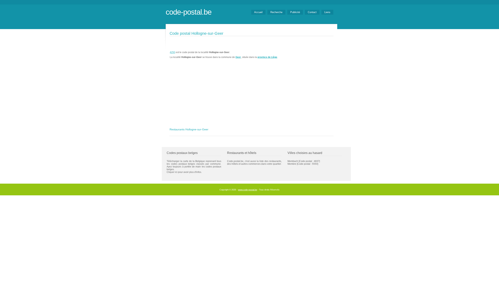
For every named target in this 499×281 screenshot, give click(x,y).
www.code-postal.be (247, 190)
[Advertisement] (251, 97)
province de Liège (267, 57)
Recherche (276, 12)
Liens (327, 12)
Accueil (258, 12)
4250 (172, 52)
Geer (238, 57)
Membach (293, 161)
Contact (312, 12)
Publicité (295, 12)
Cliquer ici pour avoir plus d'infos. (184, 172)
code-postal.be (188, 12)
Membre (292, 164)
